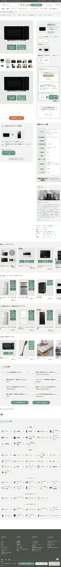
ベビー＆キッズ (4, 549)
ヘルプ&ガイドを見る (40, 402)
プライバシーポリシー (36, 544)
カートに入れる (54, 97)
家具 (2, 544)
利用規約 (34, 545)
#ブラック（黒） (53, 235)
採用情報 (18, 542)
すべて (15, 15)
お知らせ (3, 550)
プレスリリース (20, 545)
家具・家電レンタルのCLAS (6, 15)
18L (43, 40)
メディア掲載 (19, 547)
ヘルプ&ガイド (50, 1)
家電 (19, 15)
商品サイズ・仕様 (42, 124)
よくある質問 (57, 1)
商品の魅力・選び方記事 (6, 552)
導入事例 (49, 545)
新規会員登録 (38, 5)
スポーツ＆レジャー (5, 547)
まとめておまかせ (51, 544)
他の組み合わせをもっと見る (16, 158)
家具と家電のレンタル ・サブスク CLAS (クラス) (10, 1)
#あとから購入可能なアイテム (49, 233)
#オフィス (50, 236)
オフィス (3, 545)
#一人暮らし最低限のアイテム (49, 231)
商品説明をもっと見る (16, 118)
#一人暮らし (45, 229)
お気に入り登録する (42, 563)
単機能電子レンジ (32, 15)
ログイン (50, 5)
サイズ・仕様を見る (54, 36)
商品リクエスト (4, 553)
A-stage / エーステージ (47, 227)
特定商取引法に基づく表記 (37, 547)
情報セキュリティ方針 (36, 549)
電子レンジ (25, 15)
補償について (55, 55)
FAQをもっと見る (48, 114)
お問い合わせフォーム (36, 550)
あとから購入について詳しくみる (46, 92)
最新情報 (18, 544)
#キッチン (45, 236)
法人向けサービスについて (52, 541)
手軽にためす (50, 542)
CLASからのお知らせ (42, 1)
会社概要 (18, 541)
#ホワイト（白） (46, 235)
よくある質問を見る (19, 402)
